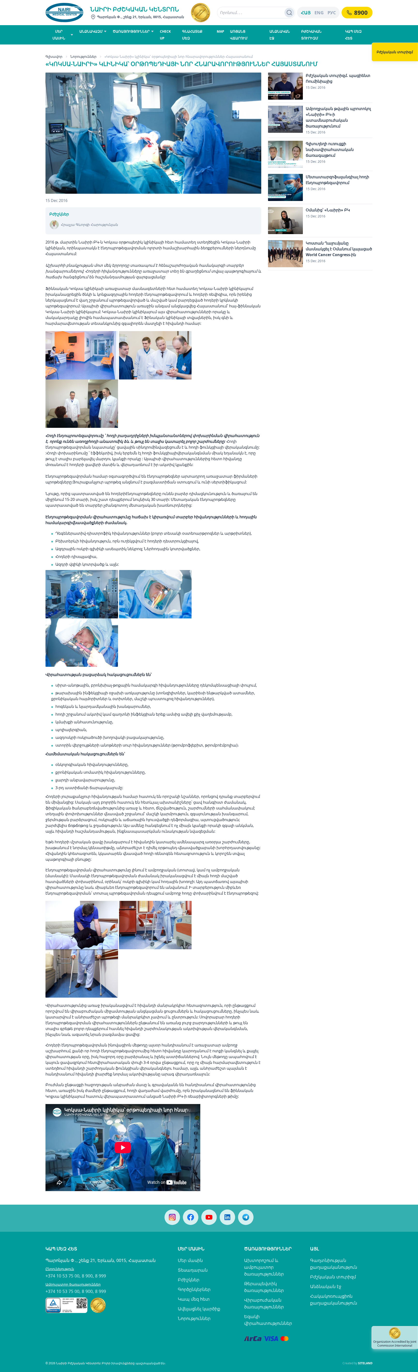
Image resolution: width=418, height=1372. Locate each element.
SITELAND (365, 1363)
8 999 (100, 1276)
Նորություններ (194, 1318)
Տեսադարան (193, 1270)
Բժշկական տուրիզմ (333, 1277)
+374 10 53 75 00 (62, 1276)
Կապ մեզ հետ (194, 1299)
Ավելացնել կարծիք (199, 1309)
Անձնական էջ (325, 1286)
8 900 (87, 1276)
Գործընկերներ (194, 1289)
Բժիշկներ (188, 1280)
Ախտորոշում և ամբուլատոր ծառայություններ (264, 1267)
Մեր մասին (190, 1260)
